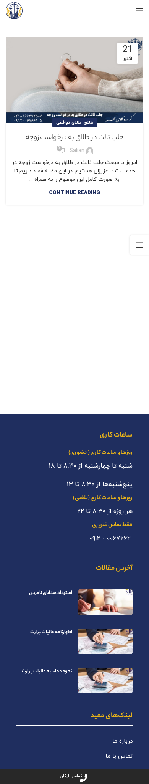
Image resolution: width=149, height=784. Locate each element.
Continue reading (74, 192)
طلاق (88, 122)
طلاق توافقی (68, 122)
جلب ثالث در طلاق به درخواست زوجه (74, 138)
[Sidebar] (139, 245)
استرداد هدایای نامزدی (50, 593)
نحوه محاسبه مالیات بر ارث (47, 671)
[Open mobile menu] (139, 10)
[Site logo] (14, 10)
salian (77, 150)
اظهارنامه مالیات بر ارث (51, 632)
